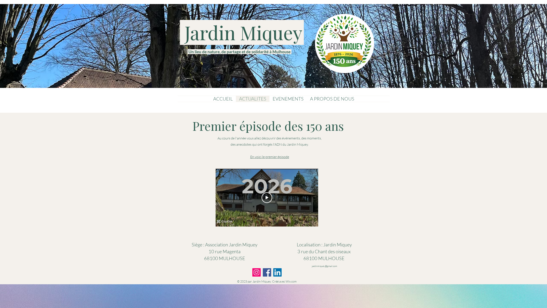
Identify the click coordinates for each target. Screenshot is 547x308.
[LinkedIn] (277, 272)
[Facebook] (267, 272)
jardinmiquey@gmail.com (324, 266)
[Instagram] (256, 272)
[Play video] (267, 197)
